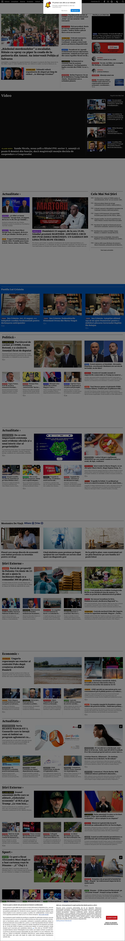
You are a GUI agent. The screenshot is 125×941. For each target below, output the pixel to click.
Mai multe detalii (43, 914)
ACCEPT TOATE (111, 917)
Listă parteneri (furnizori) (63, 920)
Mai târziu (64, 10)
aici (33, 928)
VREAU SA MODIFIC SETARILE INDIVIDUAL (111, 923)
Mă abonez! (75, 10)
